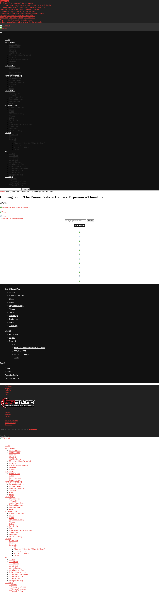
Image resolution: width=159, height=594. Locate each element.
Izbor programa (15, 72)
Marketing (8, 414)
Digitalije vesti (14, 93)
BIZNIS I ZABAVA (12, 105)
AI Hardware (14, 158)
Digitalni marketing (16, 114)
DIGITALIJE (10, 91)
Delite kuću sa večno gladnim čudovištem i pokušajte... (20, 9)
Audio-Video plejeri (16, 97)
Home (2, 191)
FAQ (6, 418)
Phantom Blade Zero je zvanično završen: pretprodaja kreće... (22, 14)
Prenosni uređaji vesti (17, 78)
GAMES (8, 133)
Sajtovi (11, 118)
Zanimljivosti (14, 126)
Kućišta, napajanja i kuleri (18, 59)
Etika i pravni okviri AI (17, 166)
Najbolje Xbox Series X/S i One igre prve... (16, 20)
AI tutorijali (13, 160)
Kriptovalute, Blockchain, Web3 (21, 124)
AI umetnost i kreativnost (18, 168)
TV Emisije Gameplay (17, 183)
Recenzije (13, 139)
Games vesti (13, 135)
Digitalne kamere (15, 101)
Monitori (12, 51)
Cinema (12, 116)
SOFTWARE (10, 66)
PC (15, 141)
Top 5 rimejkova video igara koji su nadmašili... (17, 18)
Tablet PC (13, 84)
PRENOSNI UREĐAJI (13, 76)
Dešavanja (13, 128)
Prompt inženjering (16, 175)
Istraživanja (13, 120)
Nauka (11, 110)
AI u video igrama (16, 170)
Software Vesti (14, 68)
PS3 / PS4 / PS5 (20, 145)
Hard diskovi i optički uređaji (20, 55)
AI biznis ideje (14, 172)
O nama (7, 368)
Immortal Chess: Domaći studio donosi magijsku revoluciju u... (23, 7)
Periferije (12, 61)
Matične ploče (14, 47)
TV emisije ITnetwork (17, 181)
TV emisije (9, 177)
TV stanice (13, 179)
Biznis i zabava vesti (16, 108)
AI (6, 152)
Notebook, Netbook (16, 82)
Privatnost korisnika (12, 378)
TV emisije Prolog (16, 185)
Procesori (12, 49)
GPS (11, 87)
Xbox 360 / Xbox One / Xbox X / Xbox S (29, 143)
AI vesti (12, 154)
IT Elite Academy (15, 131)
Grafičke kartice (15, 53)
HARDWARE (10, 43)
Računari (12, 63)
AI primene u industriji (17, 164)
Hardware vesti (14, 45)
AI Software (13, 156)
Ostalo (11, 89)
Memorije (12, 57)
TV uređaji (13, 95)
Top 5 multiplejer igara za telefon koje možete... (17, 3)
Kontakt (8, 372)
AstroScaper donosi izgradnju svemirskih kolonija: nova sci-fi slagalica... (26, 5)
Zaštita (11, 70)
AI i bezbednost (15, 162)
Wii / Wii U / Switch (21, 147)
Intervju (12, 122)
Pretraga (26, 189)
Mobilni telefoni (15, 80)
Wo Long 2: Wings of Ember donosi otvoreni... (17, 16)
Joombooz (33, 429)
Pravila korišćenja (11, 375)
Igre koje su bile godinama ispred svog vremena (17, 11)
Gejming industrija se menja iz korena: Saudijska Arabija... (21, 22)
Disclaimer (8, 425)
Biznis (11, 112)
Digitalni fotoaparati (16, 99)
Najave (12, 137)
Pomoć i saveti (14, 74)
